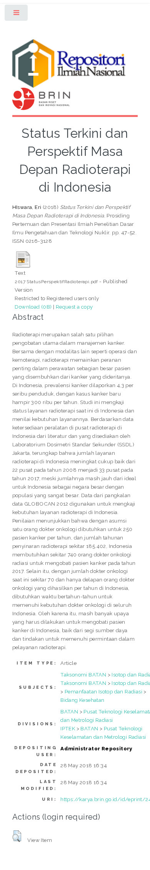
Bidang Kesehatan (82, 700)
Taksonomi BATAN (83, 674)
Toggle (16, 14)
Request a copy (74, 307)
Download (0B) (33, 307)
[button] (16, 836)
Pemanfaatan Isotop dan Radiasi (103, 691)
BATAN (69, 711)
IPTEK (67, 728)
